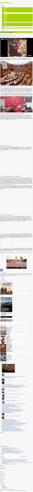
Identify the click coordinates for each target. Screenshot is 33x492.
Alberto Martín (5, 19)
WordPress (12, 489)
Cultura (4, 8)
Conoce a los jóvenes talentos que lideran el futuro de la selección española (11, 451)
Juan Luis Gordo (6, 21)
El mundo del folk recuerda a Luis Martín (7, 405)
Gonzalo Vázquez (6, 14)
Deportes (5, 9)
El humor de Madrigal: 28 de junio (6, 412)
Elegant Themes (6, 489)
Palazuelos (5, 24)
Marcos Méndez (6, 17)
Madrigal (5, 20)
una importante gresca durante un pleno (20, 89)
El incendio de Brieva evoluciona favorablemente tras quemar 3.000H (11, 387)
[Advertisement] (16, 439)
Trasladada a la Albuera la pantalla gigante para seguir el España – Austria (11, 409)
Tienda (3, 28)
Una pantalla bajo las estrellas (5, 384)
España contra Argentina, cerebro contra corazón (8, 397)
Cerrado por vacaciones (5, 408)
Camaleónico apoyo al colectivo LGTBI (7, 426)
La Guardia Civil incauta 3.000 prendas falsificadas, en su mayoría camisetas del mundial (13, 423)
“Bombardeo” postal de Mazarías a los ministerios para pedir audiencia (11, 411)
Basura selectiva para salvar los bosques (7, 377)
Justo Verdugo (6, 35)
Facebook (3, 278)
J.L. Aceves (5, 15)
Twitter (3, 279)
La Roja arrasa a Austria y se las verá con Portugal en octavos (10, 406)
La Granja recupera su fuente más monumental (8, 400)
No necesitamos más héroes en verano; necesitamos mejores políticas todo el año (12, 376)
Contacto (3, 485)
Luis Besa (5, 18)
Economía (5, 10)
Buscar (3, 27)
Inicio (2, 6)
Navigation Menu (2, 4)
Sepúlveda (5, 25)
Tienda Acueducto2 (4, 486)
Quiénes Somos (4, 487)
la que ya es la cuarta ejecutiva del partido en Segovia (10, 178)
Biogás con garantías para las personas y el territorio (8, 420)
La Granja (5, 23)
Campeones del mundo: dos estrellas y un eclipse (8, 390)
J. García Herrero (6, 16)
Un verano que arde (8, 461)
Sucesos (3, 12)
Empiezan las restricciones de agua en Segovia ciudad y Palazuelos (10, 429)
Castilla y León (5, 7)
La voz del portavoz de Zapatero (6, 419)
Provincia (3, 22)
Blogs (2, 484)
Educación (5, 11)
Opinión (3, 13)
